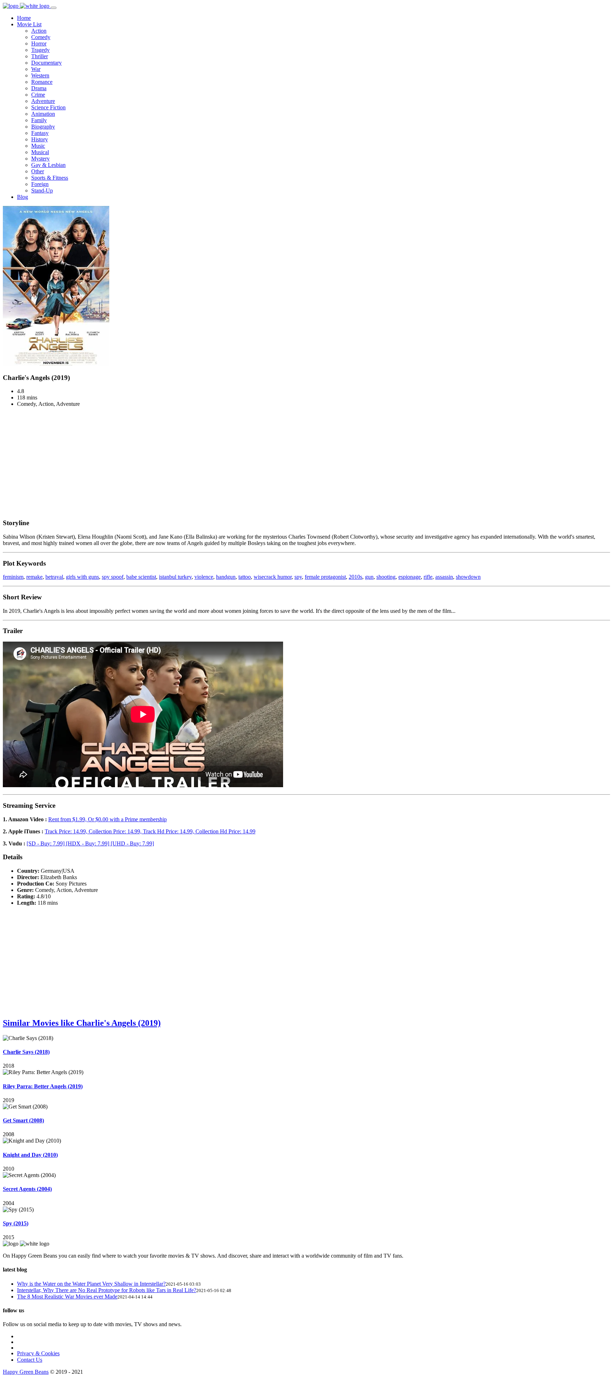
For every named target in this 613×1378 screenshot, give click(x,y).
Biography (43, 127)
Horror (38, 43)
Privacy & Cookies (38, 1353)
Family (39, 120)
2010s (355, 577)
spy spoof (112, 577)
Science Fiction (48, 107)
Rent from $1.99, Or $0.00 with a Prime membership (107, 819)
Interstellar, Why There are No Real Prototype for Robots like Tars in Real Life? (106, 1290)
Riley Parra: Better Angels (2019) (43, 1086)
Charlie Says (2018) (26, 1052)
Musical (40, 152)
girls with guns (82, 577)
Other (37, 171)
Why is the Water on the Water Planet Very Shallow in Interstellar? (91, 1284)
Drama (38, 88)
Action (38, 31)
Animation (43, 114)
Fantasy (40, 133)
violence (203, 577)
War (35, 69)
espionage (409, 577)
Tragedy (40, 50)
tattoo (244, 577)
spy (298, 577)
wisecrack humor (273, 577)
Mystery (40, 159)
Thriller (39, 56)
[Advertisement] (306, 462)
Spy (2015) (15, 1223)
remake (34, 577)
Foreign (40, 184)
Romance (42, 82)
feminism (13, 577)
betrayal (54, 577)
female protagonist (325, 577)
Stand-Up (42, 190)
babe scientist (141, 577)
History (39, 139)
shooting (386, 577)
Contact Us (29, 1360)
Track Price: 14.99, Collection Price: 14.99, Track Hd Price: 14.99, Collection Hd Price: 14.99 (150, 831)
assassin (444, 577)
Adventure (43, 101)
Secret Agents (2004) (27, 1189)
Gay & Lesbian (48, 165)
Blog (22, 197)
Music (38, 146)
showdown (468, 577)
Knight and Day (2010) (30, 1155)
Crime (38, 95)
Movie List (29, 24)
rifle (428, 577)
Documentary (46, 63)
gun (369, 577)
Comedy (40, 37)
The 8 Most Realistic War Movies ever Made (67, 1296)
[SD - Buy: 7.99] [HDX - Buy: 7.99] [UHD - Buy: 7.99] (90, 843)
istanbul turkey (175, 577)
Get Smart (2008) (23, 1120)
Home (24, 18)
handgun (226, 577)
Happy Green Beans (26, 1372)
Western (40, 75)
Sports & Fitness (49, 178)
